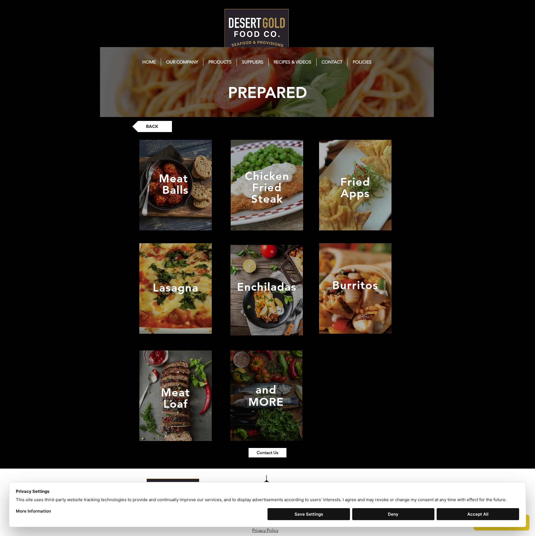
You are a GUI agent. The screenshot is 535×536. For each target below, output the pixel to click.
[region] (175, 185)
